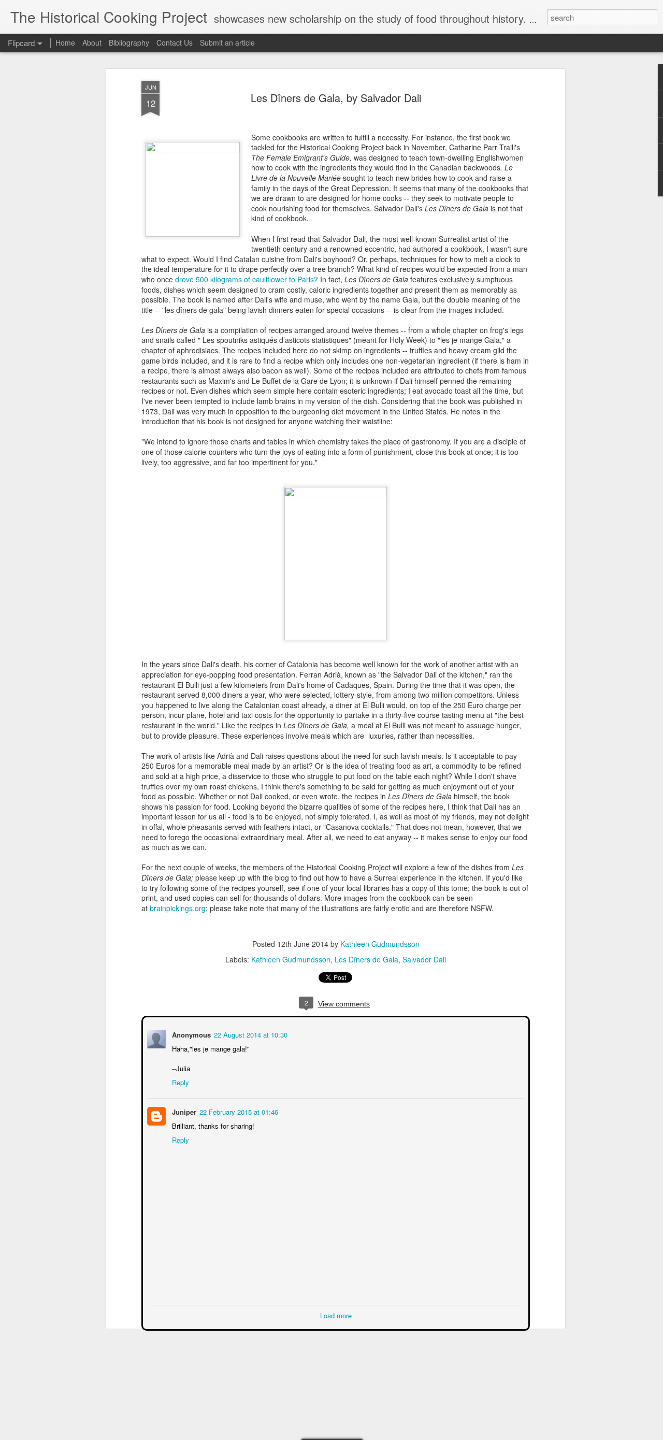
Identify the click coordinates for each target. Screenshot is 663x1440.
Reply (179, 1081)
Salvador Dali (424, 959)
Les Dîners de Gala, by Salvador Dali (336, 97)
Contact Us (175, 42)
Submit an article (227, 42)
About (92, 42)
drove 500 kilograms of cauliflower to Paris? (246, 279)
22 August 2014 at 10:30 (249, 1034)
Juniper (183, 1111)
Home (65, 42)
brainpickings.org (178, 908)
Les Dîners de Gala (366, 959)
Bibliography (129, 42)
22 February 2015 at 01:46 (237, 1111)
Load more (336, 1314)
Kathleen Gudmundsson (380, 944)
